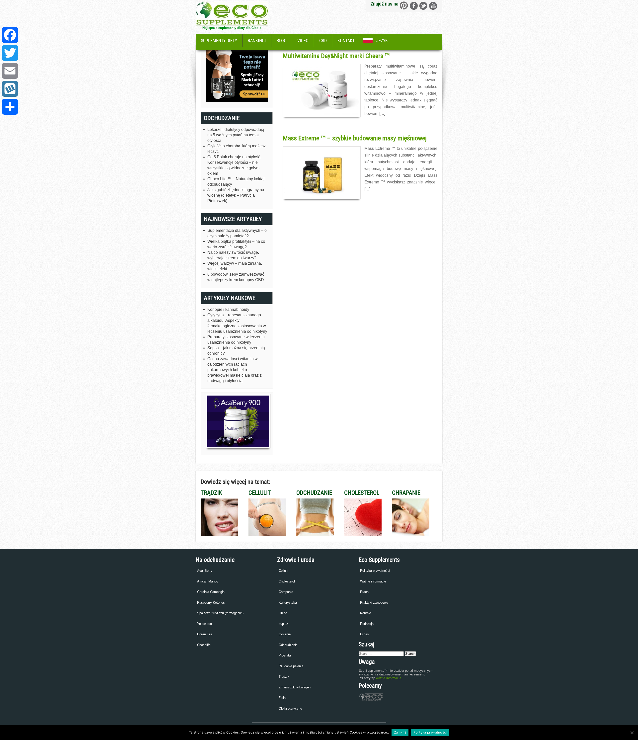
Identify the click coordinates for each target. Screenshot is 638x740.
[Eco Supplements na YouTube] (433, 5)
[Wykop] (10, 89)
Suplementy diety (219, 40)
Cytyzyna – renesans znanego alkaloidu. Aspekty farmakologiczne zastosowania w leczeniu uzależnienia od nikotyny (237, 323)
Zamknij (400, 732)
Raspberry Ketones (211, 602)
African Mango (207, 581)
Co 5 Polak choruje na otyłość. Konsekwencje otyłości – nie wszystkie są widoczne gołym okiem (234, 165)
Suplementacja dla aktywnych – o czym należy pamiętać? (237, 233)
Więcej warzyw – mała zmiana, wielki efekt (234, 266)
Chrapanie (286, 592)
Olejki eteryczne (290, 708)
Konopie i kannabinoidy (228, 309)
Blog (282, 40)
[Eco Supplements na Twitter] (423, 5)
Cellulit (283, 571)
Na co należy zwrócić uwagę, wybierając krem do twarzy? (233, 255)
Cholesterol (287, 581)
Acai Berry (204, 571)
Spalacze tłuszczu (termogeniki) (220, 613)
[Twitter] (10, 53)
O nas (364, 634)
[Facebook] (10, 35)
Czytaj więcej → (294, 124)
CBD (323, 40)
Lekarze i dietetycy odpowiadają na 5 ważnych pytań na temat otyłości (235, 135)
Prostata (285, 655)
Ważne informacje (373, 581)
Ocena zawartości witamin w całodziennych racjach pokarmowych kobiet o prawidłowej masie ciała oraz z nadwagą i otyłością (234, 370)
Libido (283, 613)
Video (303, 40)
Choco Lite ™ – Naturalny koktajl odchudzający (236, 181)
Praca (364, 592)
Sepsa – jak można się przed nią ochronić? (236, 350)
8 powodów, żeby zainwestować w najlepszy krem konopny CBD (235, 277)
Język (382, 40)
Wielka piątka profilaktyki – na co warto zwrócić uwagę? (236, 244)
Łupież (283, 624)
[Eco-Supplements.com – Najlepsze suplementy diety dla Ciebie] (232, 24)
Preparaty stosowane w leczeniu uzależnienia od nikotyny (236, 339)
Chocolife (204, 645)
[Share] (10, 107)
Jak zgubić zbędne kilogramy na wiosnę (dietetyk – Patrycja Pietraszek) (235, 195)
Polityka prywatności (375, 571)
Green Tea (204, 634)
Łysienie (285, 634)
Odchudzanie (288, 645)
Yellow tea (204, 624)
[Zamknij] (631, 732)
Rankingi (257, 40)
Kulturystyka (288, 602)
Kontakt (346, 40)
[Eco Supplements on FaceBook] (403, 5)
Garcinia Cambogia (211, 592)
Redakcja (367, 624)
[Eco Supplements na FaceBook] (413, 5)
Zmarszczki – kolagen (295, 687)
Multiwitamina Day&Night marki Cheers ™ (336, 56)
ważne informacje (388, 678)
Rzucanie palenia (291, 666)
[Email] (10, 71)
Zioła (282, 698)
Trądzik (284, 676)
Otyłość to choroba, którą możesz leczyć (236, 149)
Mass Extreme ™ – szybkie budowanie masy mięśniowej (355, 138)
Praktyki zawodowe (374, 602)
